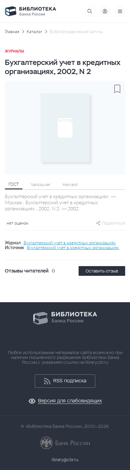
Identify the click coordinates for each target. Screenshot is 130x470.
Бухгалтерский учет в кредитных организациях (70, 242)
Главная (12, 31)
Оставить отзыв (102, 271)
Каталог (34, 31)
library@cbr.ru (65, 459)
